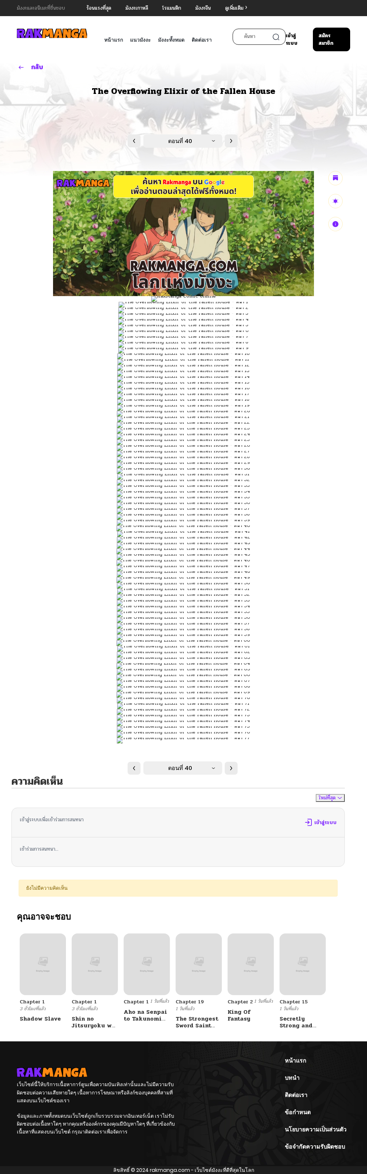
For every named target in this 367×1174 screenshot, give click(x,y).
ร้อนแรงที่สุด (98, 8)
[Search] (276, 37)
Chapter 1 (32, 1002)
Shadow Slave (40, 1018)
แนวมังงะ (140, 39)
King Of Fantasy (239, 1015)
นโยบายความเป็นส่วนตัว (316, 1129)
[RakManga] (52, 33)
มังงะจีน (203, 8)
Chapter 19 (190, 1002)
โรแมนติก (171, 8)
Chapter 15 (294, 1002)
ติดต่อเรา (202, 39)
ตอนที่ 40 (180, 141)
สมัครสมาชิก (326, 39)
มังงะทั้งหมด (171, 39)
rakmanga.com (170, 1170)
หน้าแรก (113, 39)
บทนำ (292, 1078)
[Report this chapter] (335, 224)
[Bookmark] (335, 178)
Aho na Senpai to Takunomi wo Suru (145, 1018)
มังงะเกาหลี (136, 8)
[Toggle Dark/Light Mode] (335, 201)
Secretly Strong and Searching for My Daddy (300, 1029)
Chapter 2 (240, 1002)
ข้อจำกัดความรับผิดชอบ (315, 1146)
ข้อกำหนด (298, 1112)
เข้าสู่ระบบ (291, 39)
